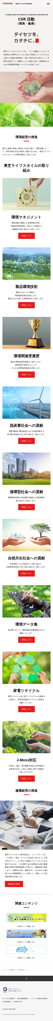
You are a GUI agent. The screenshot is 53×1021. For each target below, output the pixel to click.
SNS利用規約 (6, 1001)
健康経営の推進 (14, 884)
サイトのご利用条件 (8, 998)
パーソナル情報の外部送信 (39, 998)
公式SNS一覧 (17, 1001)
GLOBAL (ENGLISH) (8, 1009)
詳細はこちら (26, 236)
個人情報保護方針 (22, 998)
